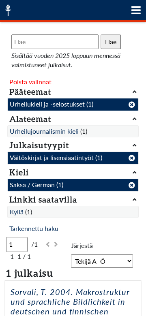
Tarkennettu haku (33, 228)
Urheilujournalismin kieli (44, 131)
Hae (110, 41)
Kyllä (17, 212)
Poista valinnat (30, 81)
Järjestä (82, 245)
